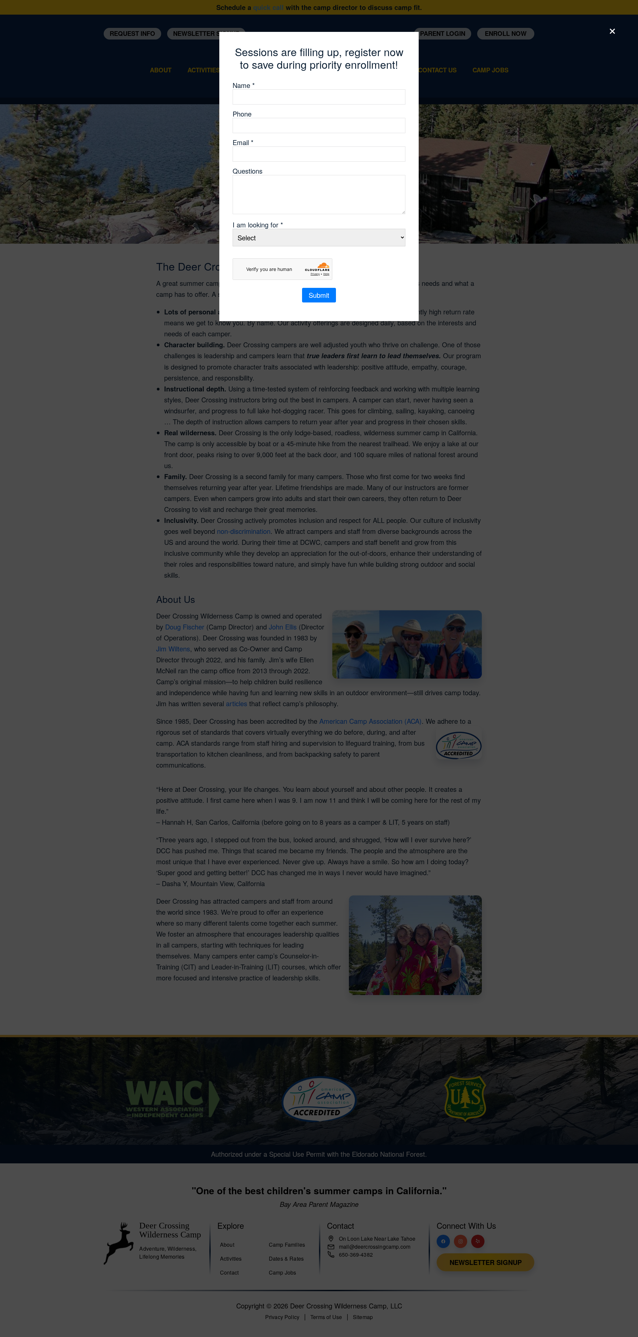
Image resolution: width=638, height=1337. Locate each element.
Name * (244, 85)
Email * (243, 142)
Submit (319, 295)
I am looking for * (258, 225)
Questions (248, 171)
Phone (242, 114)
